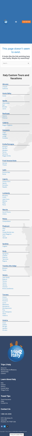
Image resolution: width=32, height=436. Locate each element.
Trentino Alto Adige (9, 266)
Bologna (4, 147)
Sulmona (5, 88)
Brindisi (4, 107)
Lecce (4, 109)
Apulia (4, 101)
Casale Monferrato (8, 232)
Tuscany (5, 295)
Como (4, 197)
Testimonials (5, 372)
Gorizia (4, 163)
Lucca (4, 303)
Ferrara (4, 148)
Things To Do (5, 390)
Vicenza (4, 287)
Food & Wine (5, 388)
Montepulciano (7, 308)
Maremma (5, 304)
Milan (4, 203)
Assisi (4, 323)
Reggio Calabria (7, 125)
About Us (3, 368)
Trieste (4, 165)
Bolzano (4, 268)
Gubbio (4, 325)
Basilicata (5, 113)
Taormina (5, 259)
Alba (3, 228)
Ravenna (5, 154)
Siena (4, 313)
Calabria (5, 123)
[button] (16, 21)
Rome (4, 174)
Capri (4, 132)
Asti (3, 230)
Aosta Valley (6, 93)
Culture (3, 385)
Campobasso (6, 221)
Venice (4, 283)
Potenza (4, 118)
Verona (4, 285)
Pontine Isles (6, 172)
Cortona (5, 299)
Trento (4, 270)
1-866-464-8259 (6, 414)
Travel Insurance (6, 399)
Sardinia (5, 244)
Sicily (4, 251)
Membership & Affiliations (9, 370)
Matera (4, 116)
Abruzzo (5, 84)
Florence (5, 301)
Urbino (4, 214)
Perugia (4, 326)
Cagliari (4, 246)
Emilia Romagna (8, 144)
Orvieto (4, 330)
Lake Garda (5, 277)
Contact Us (4, 403)
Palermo (5, 257)
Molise (4, 219)
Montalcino (5, 306)
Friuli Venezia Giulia (9, 161)
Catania (4, 255)
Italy (2, 383)
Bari (3, 105)
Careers (3, 373)
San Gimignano (7, 312)
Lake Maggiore (6, 234)
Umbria (5, 320)
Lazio (4, 170)
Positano (5, 138)
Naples (4, 134)
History (3, 386)
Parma (4, 152)
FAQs (2, 401)
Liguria (4, 179)
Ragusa (4, 261)
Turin (3, 236)
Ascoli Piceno (6, 212)
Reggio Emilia (6, 156)
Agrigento (5, 254)
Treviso (4, 281)
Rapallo (4, 187)
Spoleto (4, 328)
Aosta (4, 96)
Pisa (3, 310)
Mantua (4, 201)
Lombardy (6, 193)
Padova (4, 279)
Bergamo (5, 195)
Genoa (4, 183)
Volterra (5, 315)
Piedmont (5, 226)
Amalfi (4, 136)
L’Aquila (4, 87)
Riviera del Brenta (7, 288)
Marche (5, 210)
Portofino (5, 185)
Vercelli (4, 238)
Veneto (5, 275)
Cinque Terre (6, 181)
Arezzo (4, 297)
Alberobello (6, 103)
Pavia (4, 205)
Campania (6, 130)
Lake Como (5, 199)
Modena (4, 150)
